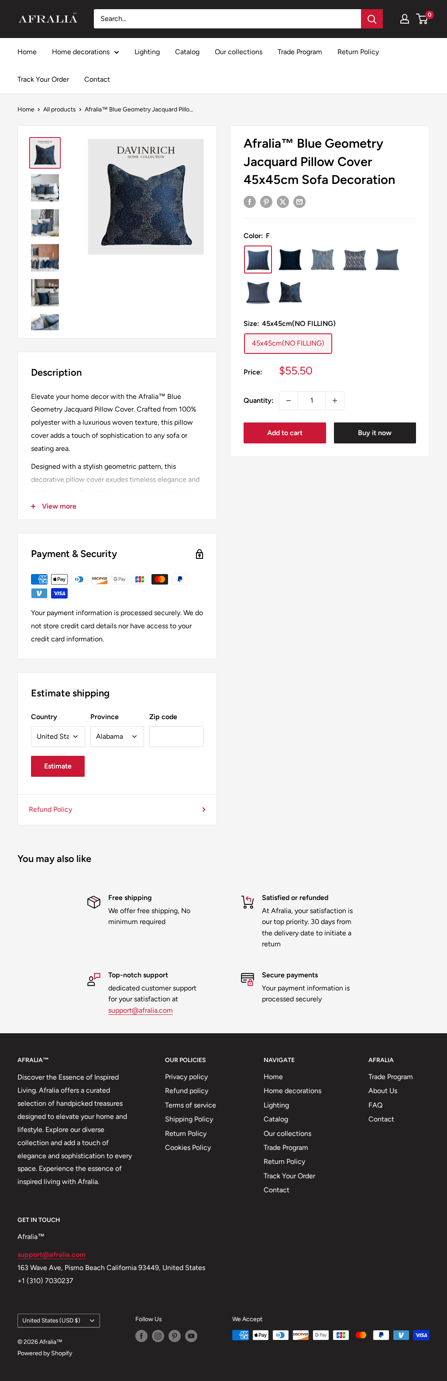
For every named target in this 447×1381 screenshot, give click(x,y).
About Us (382, 1091)
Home (27, 52)
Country (44, 717)
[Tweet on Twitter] (283, 201)
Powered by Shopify (44, 1353)
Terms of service (190, 1105)
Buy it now (375, 433)
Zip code (163, 717)
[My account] (404, 19)
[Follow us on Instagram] (158, 1336)
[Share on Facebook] (250, 201)
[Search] (372, 18)
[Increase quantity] (335, 400)
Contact (97, 79)
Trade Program (300, 52)
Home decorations (81, 52)
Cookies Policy (188, 1147)
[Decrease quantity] (288, 400)
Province (104, 717)
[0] (422, 19)
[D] (323, 259)
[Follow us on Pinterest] (174, 1336)
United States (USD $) (51, 1320)
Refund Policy (50, 809)
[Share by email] (299, 201)
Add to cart (285, 433)
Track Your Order (43, 79)
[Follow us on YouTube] (191, 1336)
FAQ (375, 1105)
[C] (355, 259)
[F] (258, 259)
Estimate (58, 766)
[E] (290, 259)
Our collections (238, 52)
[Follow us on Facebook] (141, 1336)
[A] (290, 292)
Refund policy (186, 1091)
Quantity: (259, 400)
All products (59, 109)
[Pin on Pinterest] (266, 201)
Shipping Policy (189, 1119)
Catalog (187, 52)
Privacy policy (186, 1077)
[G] (387, 259)
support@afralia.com (140, 1010)
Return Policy (358, 52)
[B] (258, 292)
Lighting (147, 52)
